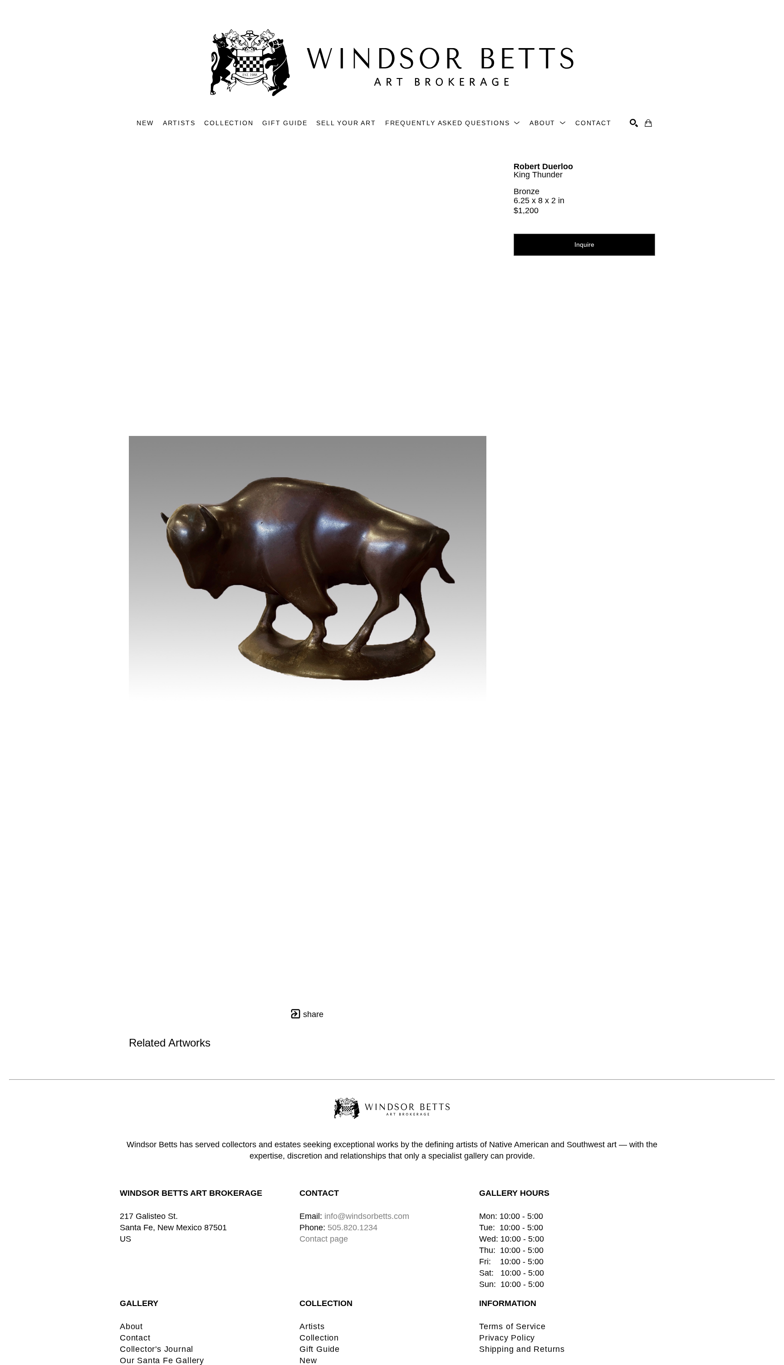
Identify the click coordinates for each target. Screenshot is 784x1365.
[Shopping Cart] (648, 123)
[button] (452, 123)
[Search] (634, 123)
